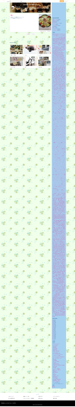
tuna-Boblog (55, 360)
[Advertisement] (30, 37)
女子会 (54, 26)
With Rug (54, 359)
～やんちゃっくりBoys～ (57, 355)
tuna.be (37, 394)
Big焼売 (54, 21)
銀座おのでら (55, 20)
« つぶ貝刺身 (28, 33)
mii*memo (54, 362)
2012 (53, 336)
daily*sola (54, 374)
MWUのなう (55, 371)
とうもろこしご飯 (55, 29)
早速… (12, 15)
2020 (53, 327)
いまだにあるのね (55, 25)
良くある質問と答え (11, 398)
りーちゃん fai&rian (56, 368)
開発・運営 (55, 398)
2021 (53, 325)
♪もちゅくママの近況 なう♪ (31, 4)
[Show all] (48, 8)
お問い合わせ (40, 398)
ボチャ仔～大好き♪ (56, 361)
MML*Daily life (55, 372)
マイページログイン (56, 396)
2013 (53, 335)
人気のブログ (40, 396)
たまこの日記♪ (55, 378)
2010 (53, 338)
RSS (54, 386)
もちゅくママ (17, 6)
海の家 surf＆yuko (56, 350)
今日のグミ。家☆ (56, 375)
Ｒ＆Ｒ (54, 373)
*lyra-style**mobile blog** (57, 379)
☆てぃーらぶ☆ (55, 352)
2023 (53, 323)
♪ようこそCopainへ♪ (56, 381)
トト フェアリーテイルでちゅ (57, 354)
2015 (53, 333)
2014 (53, 334)
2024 (53, 322)
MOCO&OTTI (55, 376)
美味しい (54, 27)
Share (49, 11)
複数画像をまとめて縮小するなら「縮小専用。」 (9, 403)
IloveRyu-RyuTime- (56, 363)
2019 (53, 328)
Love (45, 11)
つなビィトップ (10, 396)
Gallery (40, 11)
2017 (53, 330)
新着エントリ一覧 (26, 396)
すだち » (33, 33)
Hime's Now (55, 349)
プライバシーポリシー (27, 398)
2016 (53, 331)
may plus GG (55, 348)
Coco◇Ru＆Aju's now (56, 353)
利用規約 (32, 398)
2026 (53, 320)
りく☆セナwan (55, 345)
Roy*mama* (55, 346)
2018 (53, 329)
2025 (53, 321)
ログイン (66, 1)
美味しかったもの (55, 19)
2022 (53, 324)
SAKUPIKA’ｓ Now (56, 380)
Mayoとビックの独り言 (56, 369)
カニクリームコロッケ (56, 23)
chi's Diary (54, 367)
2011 (53, 337)
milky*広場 (54, 347)
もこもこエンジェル (56, 343)
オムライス (54, 24)
